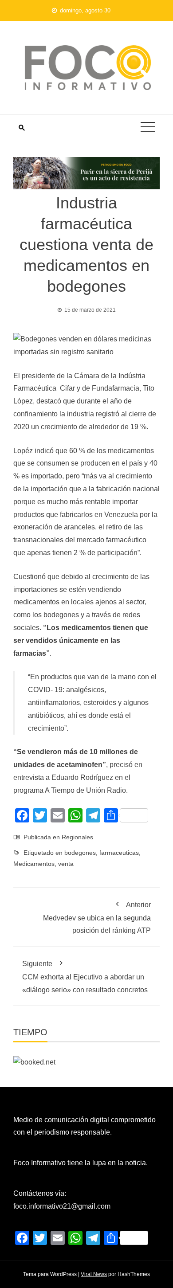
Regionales (77, 837)
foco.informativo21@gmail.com (61, 1206)
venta (66, 863)
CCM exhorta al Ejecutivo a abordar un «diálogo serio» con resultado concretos (85, 976)
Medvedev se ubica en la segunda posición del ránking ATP (97, 917)
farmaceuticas (119, 852)
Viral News (94, 1274)
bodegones (80, 852)
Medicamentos (34, 863)
